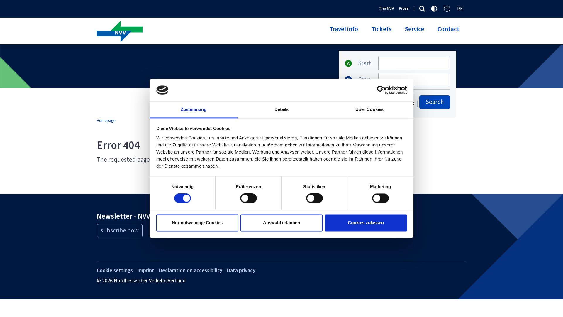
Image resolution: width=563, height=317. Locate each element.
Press (404, 8)
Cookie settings (115, 270)
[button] (344, 32)
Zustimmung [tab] (194, 109)
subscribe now (120, 230)
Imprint (146, 270)
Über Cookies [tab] (369, 109)
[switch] (248, 198)
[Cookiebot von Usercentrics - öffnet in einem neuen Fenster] (381, 90)
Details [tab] (281, 109)
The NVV (386, 8)
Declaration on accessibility (190, 270)
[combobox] (414, 63)
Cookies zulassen (366, 222)
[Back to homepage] (187, 32)
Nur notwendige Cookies (197, 222)
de (460, 8)
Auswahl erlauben (281, 222)
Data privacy (241, 270)
